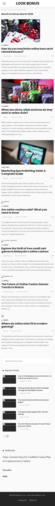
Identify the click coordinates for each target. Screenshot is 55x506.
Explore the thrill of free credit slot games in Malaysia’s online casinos (25, 250)
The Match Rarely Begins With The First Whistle (33, 413)
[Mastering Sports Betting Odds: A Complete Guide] (27, 152)
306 (52, 217)
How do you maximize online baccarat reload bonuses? (27, 50)
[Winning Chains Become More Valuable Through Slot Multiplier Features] (9, 391)
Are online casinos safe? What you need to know (24, 211)
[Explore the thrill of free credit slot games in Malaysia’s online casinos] (9, 241)
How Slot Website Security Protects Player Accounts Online (34, 425)
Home (3, 10)
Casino (5, 45)
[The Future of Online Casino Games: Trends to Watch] (7, 277)
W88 (5, 476)
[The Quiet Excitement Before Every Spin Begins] (9, 403)
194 (52, 331)
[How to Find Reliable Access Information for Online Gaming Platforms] (9, 379)
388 (52, 178)
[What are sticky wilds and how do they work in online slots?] (27, 91)
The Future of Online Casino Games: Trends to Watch (25, 285)
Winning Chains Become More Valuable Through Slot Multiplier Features (33, 389)
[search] (51, 3)
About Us (33, 500)
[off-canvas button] (4, 3)
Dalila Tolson (7, 256)
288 (52, 256)
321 (52, 117)
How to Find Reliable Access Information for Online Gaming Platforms (35, 377)
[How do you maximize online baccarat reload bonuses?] (20, 30)
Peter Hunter (8, 217)
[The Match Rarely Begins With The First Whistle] (9, 415)
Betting (6, 167)
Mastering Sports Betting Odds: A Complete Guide (23, 172)
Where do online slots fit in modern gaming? (24, 325)
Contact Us (22, 500)
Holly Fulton (7, 56)
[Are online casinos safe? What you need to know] (5, 202)
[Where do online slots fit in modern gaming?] (2, 316)
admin (5, 117)
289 (52, 56)
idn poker (7, 470)
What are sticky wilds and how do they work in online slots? (27, 111)
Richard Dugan (8, 292)
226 (52, 291)
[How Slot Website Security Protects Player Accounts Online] (9, 427)
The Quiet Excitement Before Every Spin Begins (33, 401)
